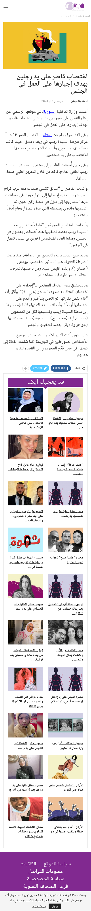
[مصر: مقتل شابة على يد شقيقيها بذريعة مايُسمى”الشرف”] (65, 493)
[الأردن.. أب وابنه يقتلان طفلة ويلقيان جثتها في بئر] (65, 809)
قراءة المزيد (39, 906)
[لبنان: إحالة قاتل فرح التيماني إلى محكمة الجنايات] (25, 447)
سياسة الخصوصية (45, 879)
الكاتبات (28, 864)
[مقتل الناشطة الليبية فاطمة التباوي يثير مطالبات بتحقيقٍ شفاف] (25, 809)
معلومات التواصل (45, 871)
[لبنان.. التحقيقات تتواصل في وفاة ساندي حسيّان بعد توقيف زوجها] (25, 632)
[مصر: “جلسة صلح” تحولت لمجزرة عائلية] (65, 540)
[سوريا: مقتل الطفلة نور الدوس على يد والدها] (25, 725)
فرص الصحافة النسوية (45, 886)
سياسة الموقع (57, 864)
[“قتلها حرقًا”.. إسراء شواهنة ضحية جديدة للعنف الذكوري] (65, 447)
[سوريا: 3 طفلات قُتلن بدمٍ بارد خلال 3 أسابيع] (65, 725)
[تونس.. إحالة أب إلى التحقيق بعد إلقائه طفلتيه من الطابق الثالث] (65, 586)
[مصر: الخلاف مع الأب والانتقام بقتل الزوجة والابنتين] (65, 632)
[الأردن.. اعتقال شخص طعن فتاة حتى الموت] (65, 767)
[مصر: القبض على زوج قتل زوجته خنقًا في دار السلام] (65, 679)
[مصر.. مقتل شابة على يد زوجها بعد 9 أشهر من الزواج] (25, 767)
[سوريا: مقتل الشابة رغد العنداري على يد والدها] (25, 586)
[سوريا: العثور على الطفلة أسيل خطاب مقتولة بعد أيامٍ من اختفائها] (65, 400)
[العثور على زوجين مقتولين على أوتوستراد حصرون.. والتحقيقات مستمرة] (25, 493)
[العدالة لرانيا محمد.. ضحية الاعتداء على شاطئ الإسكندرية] (25, 400)
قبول (55, 906)
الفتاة (47, 135)
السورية (49, 112)
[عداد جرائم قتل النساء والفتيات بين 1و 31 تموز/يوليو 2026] (25, 679)
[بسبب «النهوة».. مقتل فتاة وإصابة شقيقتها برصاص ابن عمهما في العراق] (25, 540)
